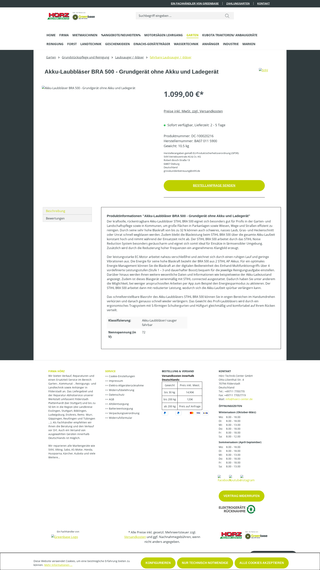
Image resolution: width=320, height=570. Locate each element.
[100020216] (99, 125)
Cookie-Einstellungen (121, 376)
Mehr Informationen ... (58, 565)
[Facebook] (224, 478)
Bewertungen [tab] (55, 218)
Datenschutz (116, 394)
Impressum (115, 381)
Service (110, 371)
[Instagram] (247, 478)
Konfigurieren (158, 562)
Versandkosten (135, 537)
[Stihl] (263, 73)
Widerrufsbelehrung (121, 390)
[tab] (67, 210)
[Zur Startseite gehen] (71, 15)
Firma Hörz (56, 371)
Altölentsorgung (118, 404)
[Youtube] (235, 478)
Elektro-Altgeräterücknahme (126, 385)
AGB (111, 399)
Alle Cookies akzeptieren (261, 562)
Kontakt (263, 3)
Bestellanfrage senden (214, 185)
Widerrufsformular (120, 418)
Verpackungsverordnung (123, 413)
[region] (99, 125)
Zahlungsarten (238, 3)
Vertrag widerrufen (242, 496)
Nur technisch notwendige (205, 562)
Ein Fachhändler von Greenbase (195, 3)
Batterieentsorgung (120, 408)
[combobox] (178, 15)
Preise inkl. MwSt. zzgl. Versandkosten (193, 111)
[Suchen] (227, 15)
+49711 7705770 (235, 391)
